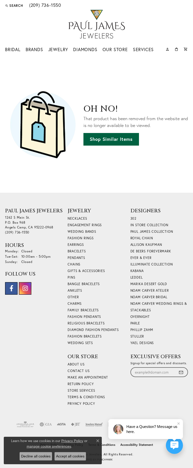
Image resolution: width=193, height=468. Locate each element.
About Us (76, 364)
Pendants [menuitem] (76, 258)
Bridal (13, 49)
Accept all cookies (70, 456)
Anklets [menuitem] (75, 290)
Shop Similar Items (111, 139)
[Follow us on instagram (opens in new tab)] (25, 288)
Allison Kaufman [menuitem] (146, 245)
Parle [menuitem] (135, 323)
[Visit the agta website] (61, 424)
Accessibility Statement (136, 445)
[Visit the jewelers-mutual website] (94, 424)
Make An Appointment (88, 377)
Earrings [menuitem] (76, 245)
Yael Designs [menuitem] (142, 343)
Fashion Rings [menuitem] (80, 238)
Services (143, 49)
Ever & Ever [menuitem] (141, 258)
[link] (44, 5)
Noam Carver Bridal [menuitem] (148, 297)
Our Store (115, 49)
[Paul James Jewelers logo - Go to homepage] (96, 24)
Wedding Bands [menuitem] (82, 231)
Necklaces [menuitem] (77, 218)
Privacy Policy (81, 404)
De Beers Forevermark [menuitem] (150, 251)
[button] (14, 5)
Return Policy (81, 384)
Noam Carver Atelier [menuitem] (149, 290)
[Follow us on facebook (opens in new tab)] (11, 288)
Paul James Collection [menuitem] (151, 231)
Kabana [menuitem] (137, 271)
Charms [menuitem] (75, 304)
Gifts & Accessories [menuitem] (86, 271)
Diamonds (85, 49)
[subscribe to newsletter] (180, 372)
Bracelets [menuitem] (77, 251)
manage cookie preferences (49, 446)
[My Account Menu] (167, 49)
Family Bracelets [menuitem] (83, 310)
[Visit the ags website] (25, 424)
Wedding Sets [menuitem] (80, 343)
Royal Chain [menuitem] (141, 238)
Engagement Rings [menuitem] (85, 225)
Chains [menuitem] (74, 264)
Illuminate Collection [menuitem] (151, 264)
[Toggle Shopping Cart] (186, 49)
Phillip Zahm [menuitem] (142, 330)
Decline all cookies (36, 456)
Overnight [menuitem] (140, 317)
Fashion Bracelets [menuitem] (85, 336)
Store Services (81, 390)
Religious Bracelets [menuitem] (86, 323)
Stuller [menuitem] (137, 336)
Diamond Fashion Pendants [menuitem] (93, 330)
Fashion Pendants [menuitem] (84, 317)
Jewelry (58, 49)
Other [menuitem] (73, 297)
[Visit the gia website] (46, 424)
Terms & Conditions (86, 397)
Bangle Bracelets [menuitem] (84, 284)
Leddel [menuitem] (136, 277)
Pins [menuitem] (71, 277)
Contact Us (78, 371)
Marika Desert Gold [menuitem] (148, 284)
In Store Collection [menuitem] (149, 225)
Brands (34, 49)
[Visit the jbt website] (75, 424)
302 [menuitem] (133, 218)
